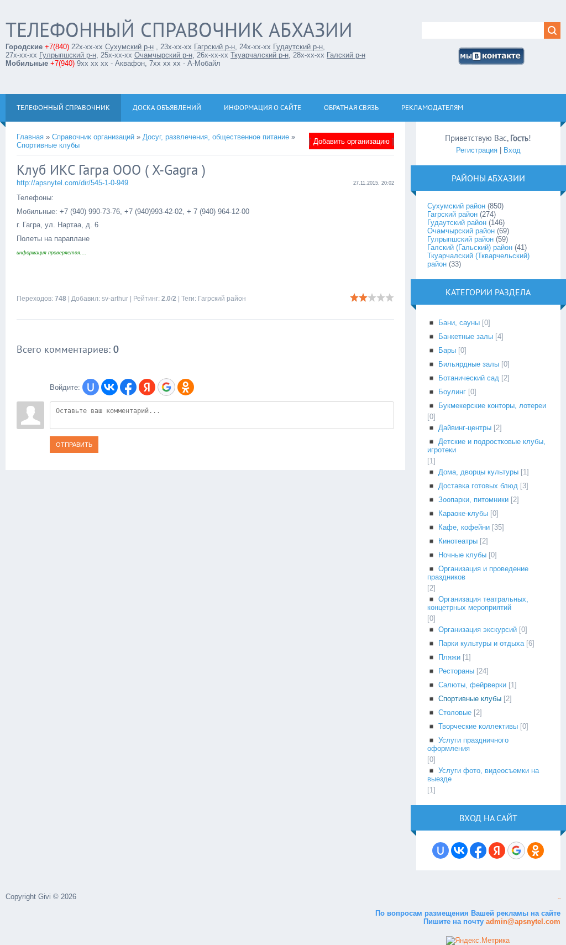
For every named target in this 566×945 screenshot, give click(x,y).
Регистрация (476, 150)
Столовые (454, 712)
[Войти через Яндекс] (147, 387)
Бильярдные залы (468, 364)
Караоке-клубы (463, 513)
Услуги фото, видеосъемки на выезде (483, 774)
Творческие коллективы (478, 726)
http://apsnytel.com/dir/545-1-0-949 (72, 183)
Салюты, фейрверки (472, 685)
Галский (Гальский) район (469, 247)
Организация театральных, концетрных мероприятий (477, 603)
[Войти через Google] (166, 387)
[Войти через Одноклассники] (185, 387)
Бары (447, 350)
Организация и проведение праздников (477, 573)
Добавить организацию (351, 141)
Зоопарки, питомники (473, 499)
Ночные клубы (462, 555)
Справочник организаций (93, 137)
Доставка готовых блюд (478, 486)
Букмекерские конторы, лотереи (492, 405)
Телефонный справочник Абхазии (179, 30)
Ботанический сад (468, 378)
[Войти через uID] (90, 387)
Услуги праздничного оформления (468, 744)
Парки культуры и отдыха (481, 643)
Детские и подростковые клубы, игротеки (486, 445)
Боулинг (452, 392)
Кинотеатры (458, 541)
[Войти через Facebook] (128, 387)
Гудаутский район (456, 222)
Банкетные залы (465, 336)
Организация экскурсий (477, 629)
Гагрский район (222, 298)
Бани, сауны (459, 323)
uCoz (559, 899)
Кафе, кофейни (464, 527)
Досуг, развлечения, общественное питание (216, 137)
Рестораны (456, 671)
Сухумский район (456, 206)
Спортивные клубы (48, 145)
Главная (30, 137)
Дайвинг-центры (464, 428)
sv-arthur (115, 298)
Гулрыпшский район (460, 239)
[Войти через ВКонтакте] (109, 387)
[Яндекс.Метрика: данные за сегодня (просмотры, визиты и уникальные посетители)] (478, 940)
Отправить (74, 444)
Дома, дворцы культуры (478, 472)
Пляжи (449, 657)
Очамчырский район (461, 231)
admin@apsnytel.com (522, 921)
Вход (512, 150)
